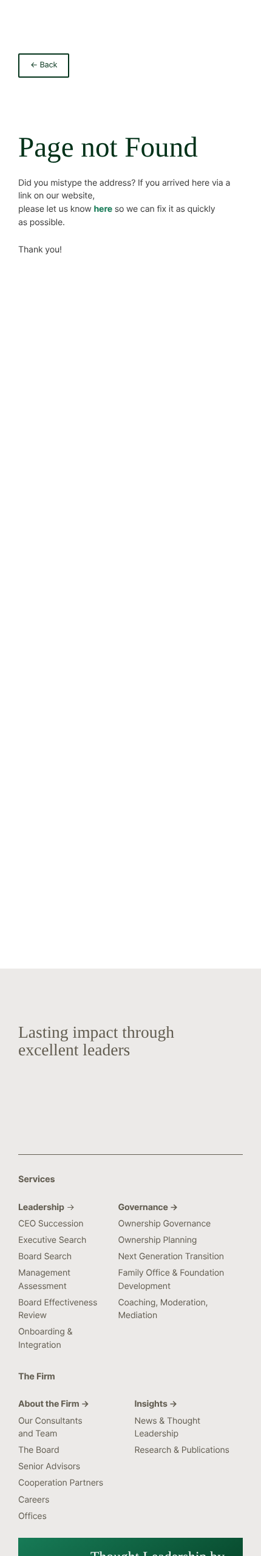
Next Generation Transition (170, 1256)
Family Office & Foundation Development (171, 1279)
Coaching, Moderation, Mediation (163, 1309)
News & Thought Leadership (167, 1427)
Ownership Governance (164, 1224)
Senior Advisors (49, 1466)
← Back (43, 65)
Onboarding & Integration (45, 1338)
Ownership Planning (157, 1240)
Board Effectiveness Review (57, 1309)
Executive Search (52, 1240)
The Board (38, 1450)
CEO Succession (50, 1224)
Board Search (45, 1256)
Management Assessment (44, 1279)
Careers (33, 1500)
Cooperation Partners (60, 1483)
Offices (32, 1516)
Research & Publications (181, 1450)
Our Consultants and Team (50, 1427)
